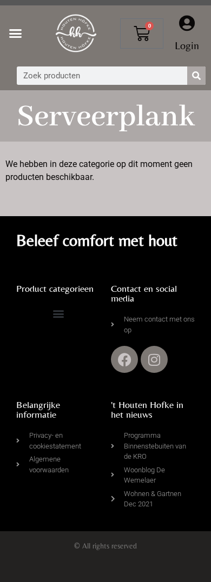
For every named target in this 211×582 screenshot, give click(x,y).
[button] (15, 33)
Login (187, 45)
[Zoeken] (196, 75)
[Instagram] (154, 359)
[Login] (187, 23)
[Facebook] (124, 359)
